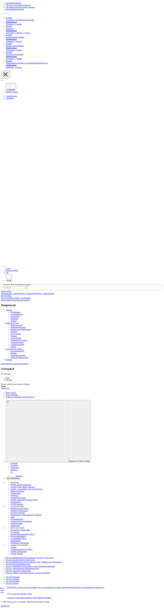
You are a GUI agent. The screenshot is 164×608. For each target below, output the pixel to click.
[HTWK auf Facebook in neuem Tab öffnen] (13, 581)
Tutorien (14, 336)
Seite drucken (11, 393)
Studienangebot (16, 325)
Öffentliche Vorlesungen (20, 543)
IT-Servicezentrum (18, 513)
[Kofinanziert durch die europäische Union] (19, 594)
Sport (13, 517)
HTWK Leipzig (12, 92)
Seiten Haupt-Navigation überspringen (15, 300)
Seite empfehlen (12, 395)
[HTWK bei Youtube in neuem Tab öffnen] (12, 583)
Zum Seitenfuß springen (15, 9)
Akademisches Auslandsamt (21, 521)
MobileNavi (5, 606)
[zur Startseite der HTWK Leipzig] (16, 298)
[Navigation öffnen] (2, 80)
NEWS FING (6, 296)
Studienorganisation (18, 327)
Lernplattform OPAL (19, 539)
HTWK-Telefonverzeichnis (21, 485)
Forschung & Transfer (14, 349)
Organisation (15, 312)
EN (7, 273)
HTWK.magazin (17, 504)
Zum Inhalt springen (13, 3)
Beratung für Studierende (20, 530)
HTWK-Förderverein (19, 552)
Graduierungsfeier (17, 345)
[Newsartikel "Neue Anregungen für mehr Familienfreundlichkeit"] (34, 562)
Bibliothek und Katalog (19, 508)
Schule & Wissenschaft (19, 358)
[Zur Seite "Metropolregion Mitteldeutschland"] (23, 569)
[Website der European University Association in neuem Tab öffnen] (29, 558)
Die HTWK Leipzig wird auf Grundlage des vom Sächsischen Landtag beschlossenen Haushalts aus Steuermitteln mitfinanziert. (55, 587)
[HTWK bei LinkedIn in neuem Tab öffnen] (12, 579)
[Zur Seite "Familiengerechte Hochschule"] (20, 560)
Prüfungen (14, 495)
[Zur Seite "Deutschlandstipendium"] (18, 564)
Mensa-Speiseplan (17, 491)
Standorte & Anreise (18, 498)
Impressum (11, 598)
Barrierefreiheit (38, 598)
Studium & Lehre (12, 323)
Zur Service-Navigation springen (18, 5)
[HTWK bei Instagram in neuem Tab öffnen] (13, 577)
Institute (14, 321)
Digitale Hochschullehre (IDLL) (23, 534)
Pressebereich (16, 502)
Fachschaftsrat (16, 338)
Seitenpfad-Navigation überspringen (14, 364)
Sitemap (48, 598)
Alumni (13, 347)
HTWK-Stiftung (17, 554)
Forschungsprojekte (18, 355)
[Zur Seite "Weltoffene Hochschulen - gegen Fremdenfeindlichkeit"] (30, 566)
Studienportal (16, 541)
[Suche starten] (26, 287)
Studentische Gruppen (19, 340)
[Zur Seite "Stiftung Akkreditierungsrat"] (28, 573)
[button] (11, 87)
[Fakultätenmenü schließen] (5, 74)
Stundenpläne (16, 493)
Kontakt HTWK (12, 270)
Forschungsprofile (17, 351)
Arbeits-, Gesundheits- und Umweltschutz (26, 489)
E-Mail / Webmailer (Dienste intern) (24, 500)
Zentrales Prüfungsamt (19, 511)
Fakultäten (10, 98)
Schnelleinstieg (11, 96)
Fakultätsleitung (17, 314)
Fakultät (9, 310)
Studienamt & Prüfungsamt (21, 329)
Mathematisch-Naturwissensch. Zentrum (26, 515)
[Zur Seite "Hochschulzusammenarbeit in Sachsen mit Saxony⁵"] (18, 571)
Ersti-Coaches (16, 334)
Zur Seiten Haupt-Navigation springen (20, 7)
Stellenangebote (17, 523)
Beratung (14, 332)
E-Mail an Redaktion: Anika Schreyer (20, 397)
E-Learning (15, 532)
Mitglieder (14, 319)
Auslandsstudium (17, 342)
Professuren (15, 317)
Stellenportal (15, 526)
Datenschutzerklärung (24, 598)
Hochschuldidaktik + (18, 536)
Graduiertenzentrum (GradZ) (21, 549)
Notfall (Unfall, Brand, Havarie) (23, 487)
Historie (9, 360)
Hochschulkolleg (17, 519)
